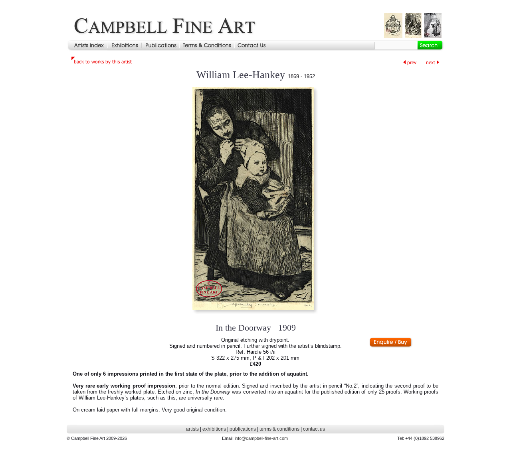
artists (192, 429)
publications (243, 429)
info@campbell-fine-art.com (261, 438)
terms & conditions (279, 429)
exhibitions (214, 429)
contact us (314, 429)
